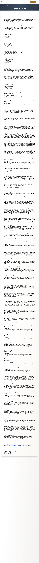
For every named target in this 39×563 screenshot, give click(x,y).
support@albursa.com (8, 371)
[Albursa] (3, 2)
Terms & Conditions (6, 5)
